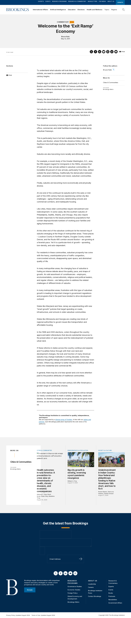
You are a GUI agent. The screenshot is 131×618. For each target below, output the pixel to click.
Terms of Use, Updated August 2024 (43, 615)
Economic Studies (74, 590)
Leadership (92, 584)
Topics (106, 10)
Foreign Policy (72, 593)
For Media (102, 1)
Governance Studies (75, 586)
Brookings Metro (108, 89)
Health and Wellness (94, 10)
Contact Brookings (94, 596)
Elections (81, 10)
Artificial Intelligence (58, 10)
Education (72, 10)
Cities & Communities (110, 82)
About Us (110, 1)
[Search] (123, 9)
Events (47, 1)
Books (110, 593)
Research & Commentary (77, 1)
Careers (91, 587)
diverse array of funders (63, 420)
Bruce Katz (65, 37)
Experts (41, 1)
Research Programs (59, 1)
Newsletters (92, 1)
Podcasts (111, 596)
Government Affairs (115, 603)
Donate (120, 2)
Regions (114, 10)
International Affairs (40, 10)
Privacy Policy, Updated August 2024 (18, 615)
